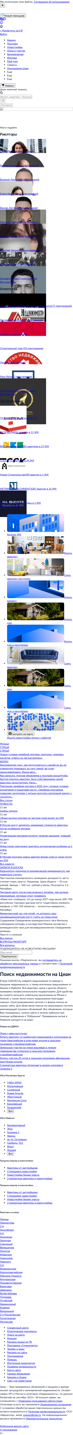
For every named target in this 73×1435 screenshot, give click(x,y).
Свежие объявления (18, 1373)
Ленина (4, 1219)
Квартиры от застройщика (22, 1167)
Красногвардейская (11, 1272)
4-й (2, 1233)
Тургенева (5, 1297)
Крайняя (5, 1307)
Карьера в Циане (16, 1377)
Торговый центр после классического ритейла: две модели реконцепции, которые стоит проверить (34, 893)
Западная (5, 1240)
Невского (5, 1261)
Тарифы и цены (15, 1349)
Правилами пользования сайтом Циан (40, 1400)
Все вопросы (7, 945)
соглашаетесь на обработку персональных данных (30, 961)
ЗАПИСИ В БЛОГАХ (11, 867)
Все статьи (6, 800)
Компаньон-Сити (16, 1100)
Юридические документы (22, 1331)
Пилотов (5, 1251)
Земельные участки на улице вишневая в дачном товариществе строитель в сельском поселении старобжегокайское (28, 1051)
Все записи (6, 938)
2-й (2, 1226)
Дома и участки (16, 50)
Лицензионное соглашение (55, 1404)
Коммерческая (15, 54)
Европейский (14, 1103)
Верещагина (7, 1247)
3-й (2, 1265)
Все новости (7, 863)
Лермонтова (7, 1222)
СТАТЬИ (4, 747)
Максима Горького (10, 1275)
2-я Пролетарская (10, 1314)
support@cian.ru (32, 1415)
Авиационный (8, 1304)
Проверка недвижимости (21, 1366)
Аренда (11, 40)
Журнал (4, 743)
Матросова (6, 1321)
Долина (11, 1150)
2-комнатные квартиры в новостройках (29, 1178)
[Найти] (3, 101)
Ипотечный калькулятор (21, 1363)
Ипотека (12, 57)
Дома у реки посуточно (13, 1033)
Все (11, 1111)
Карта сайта (14, 1370)
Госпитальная (8, 1318)
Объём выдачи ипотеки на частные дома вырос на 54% (32, 818)
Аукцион (12, 1338)
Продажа (12, 43)
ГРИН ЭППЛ (14, 1082)
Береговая (6, 1286)
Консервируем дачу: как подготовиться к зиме (27, 765)
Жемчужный (14, 1096)
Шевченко (6, 1290)
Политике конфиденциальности (46, 1411)
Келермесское (8, 1268)
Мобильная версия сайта (14, 1426)
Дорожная (6, 1237)
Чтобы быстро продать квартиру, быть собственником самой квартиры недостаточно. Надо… (34, 779)
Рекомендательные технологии (44, 1418)
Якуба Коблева (8, 1293)
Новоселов (6, 1258)
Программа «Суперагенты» (22, 1345)
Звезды (11, 1135)
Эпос (10, 1128)
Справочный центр (18, 1327)
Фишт (10, 1146)
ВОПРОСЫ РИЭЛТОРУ (13, 941)
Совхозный (6, 1244)
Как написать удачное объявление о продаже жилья (30, 775)
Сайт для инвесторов (19, 1380)
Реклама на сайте (17, 1352)
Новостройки (15, 47)
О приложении (8, 1429)
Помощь (12, 1359)
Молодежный (15, 1086)
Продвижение (15, 1356)
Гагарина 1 (13, 1132)
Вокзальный (7, 1311)
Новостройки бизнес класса (23, 1174)
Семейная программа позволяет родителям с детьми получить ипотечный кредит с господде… (36, 793)
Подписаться (8, 956)
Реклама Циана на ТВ (19, 1341)
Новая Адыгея (15, 1093)
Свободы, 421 (15, 1143)
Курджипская (7, 1279)
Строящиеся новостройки (22, 1171)
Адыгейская (7, 1229)
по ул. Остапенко (17, 1139)
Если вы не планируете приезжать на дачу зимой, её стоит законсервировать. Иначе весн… (33, 768)
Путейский (6, 1300)
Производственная (11, 1282)
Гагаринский (14, 1107)
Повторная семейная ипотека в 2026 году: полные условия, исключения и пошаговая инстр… (34, 787)
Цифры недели (8, 810)
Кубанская (6, 1254)
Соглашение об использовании (51, 1)
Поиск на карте (16, 1334)
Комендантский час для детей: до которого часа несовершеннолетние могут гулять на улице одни (28, 915)
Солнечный (13, 1089)
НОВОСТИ (6, 803)
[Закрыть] (2, 5)
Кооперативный (16, 1125)
